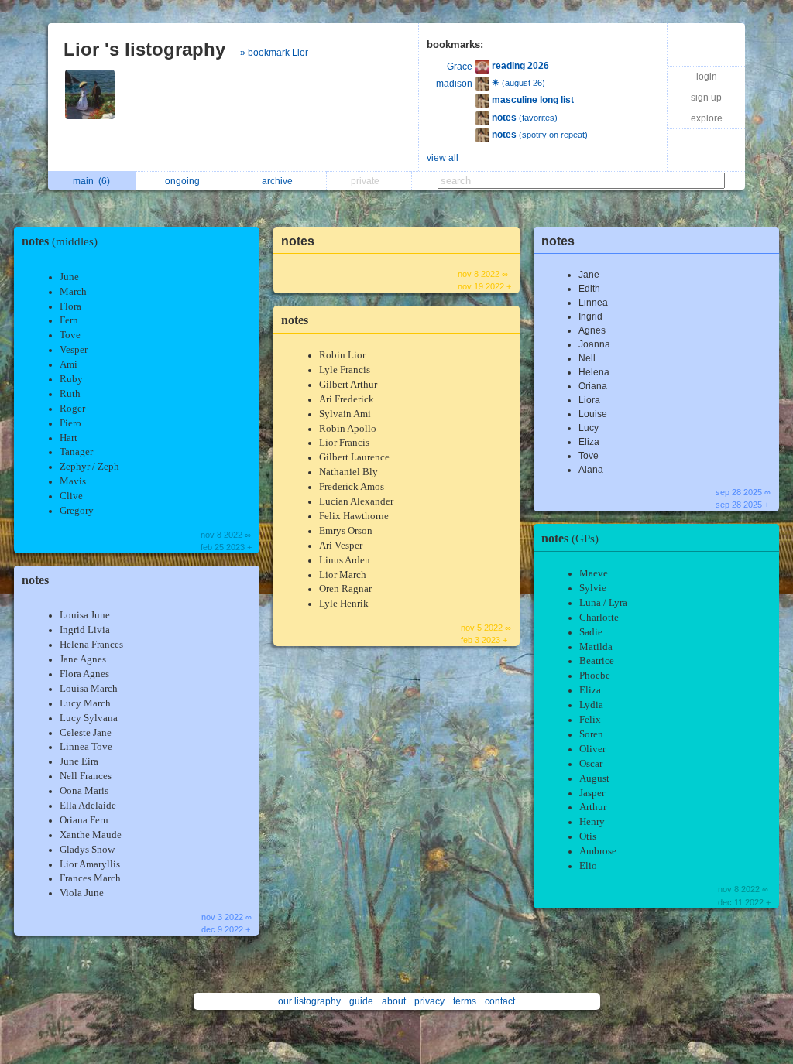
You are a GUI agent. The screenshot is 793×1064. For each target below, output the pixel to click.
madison (454, 83)
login (706, 76)
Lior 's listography (144, 49)
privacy (429, 1001)
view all (442, 157)
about (394, 1001)
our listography (309, 1001)
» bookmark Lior (274, 52)
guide (361, 1001)
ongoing (184, 181)
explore (707, 118)
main (91, 181)
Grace (459, 66)
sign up (706, 97)
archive (279, 181)
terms (464, 1001)
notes (60, 241)
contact (500, 1001)
